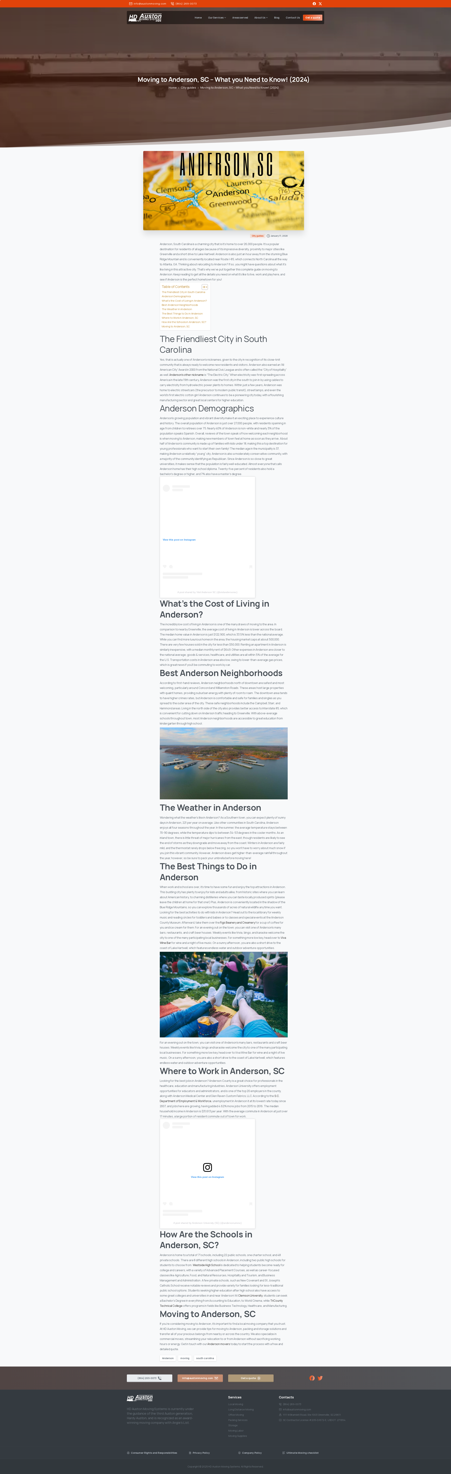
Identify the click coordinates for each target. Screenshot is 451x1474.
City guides (188, 88)
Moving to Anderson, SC (176, 326)
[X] (320, 3)
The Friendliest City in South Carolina (183, 292)
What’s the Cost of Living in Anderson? (184, 300)
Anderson (168, 1358)
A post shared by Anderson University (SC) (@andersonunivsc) (207, 1223)
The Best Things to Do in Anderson (182, 313)
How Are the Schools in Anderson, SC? (184, 322)
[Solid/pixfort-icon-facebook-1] (312, 1378)
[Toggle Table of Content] (203, 287)
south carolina (205, 1358)
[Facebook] (314, 3)
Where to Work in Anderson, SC (180, 317)
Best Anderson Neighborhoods (180, 305)
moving (184, 1358)
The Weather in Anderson (177, 309)
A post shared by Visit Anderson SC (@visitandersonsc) (207, 592)
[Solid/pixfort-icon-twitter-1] (320, 1378)
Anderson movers (218, 1344)
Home (173, 88)
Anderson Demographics (176, 296)
